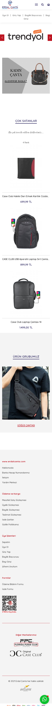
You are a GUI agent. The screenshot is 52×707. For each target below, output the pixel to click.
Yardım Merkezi (9, 482)
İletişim (5, 477)
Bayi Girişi (6, 561)
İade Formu (7, 589)
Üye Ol (5, 15)
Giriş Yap (16, 15)
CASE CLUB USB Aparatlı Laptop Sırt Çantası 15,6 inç (26, 259)
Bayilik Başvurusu (33, 15)
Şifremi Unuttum (9, 566)
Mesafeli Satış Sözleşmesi (14, 500)
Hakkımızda (7, 468)
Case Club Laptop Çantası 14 (26, 322)
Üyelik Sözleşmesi (10, 505)
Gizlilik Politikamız (10, 524)
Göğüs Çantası (26, 425)
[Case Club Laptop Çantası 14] (26, 294)
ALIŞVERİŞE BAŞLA (15, 81)
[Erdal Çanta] (10, 5)
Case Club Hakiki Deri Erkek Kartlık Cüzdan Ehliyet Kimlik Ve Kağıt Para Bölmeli (26, 196)
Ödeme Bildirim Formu (13, 584)
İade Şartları (8, 519)
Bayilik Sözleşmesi (10, 510)
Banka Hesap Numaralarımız (16, 472)
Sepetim (6, 542)
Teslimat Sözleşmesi (11, 514)
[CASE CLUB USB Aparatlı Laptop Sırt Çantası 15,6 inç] (26, 231)
